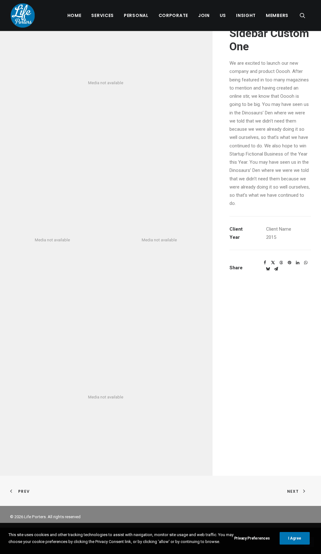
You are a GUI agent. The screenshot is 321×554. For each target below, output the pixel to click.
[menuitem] (74, 15)
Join (204, 15)
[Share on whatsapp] (305, 263)
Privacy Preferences (252, 538)
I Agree (294, 538)
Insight (246, 15)
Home (74, 15)
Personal (136, 15)
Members (277, 15)
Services (102, 15)
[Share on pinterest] (289, 263)
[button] (305, 15)
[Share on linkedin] (297, 263)
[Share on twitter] (273, 263)
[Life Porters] (22, 15)
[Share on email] (276, 269)
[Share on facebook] (265, 263)
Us (223, 15)
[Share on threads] (281, 263)
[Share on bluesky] (267, 269)
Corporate (173, 15)
